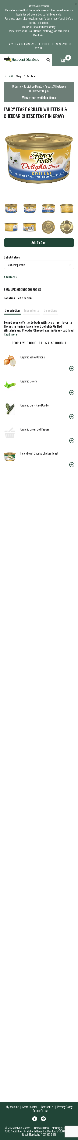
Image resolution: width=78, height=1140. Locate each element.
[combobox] (39, 265)
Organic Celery (28, 381)
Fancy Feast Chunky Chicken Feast (39, 453)
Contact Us (47, 1107)
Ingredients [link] (31, 310)
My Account (12, 1107)
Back (10, 76)
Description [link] (12, 310)
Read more (10, 334)
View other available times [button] (39, 97)
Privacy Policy (64, 1107)
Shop (19, 76)
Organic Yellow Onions (32, 357)
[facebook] (34, 1119)
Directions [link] (50, 310)
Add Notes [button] (10, 277)
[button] (11, 208)
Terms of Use (40, 1111)
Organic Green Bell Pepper (34, 429)
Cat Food (31, 76)
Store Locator (29, 1107)
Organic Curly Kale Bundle (34, 405)
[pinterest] (43, 1119)
